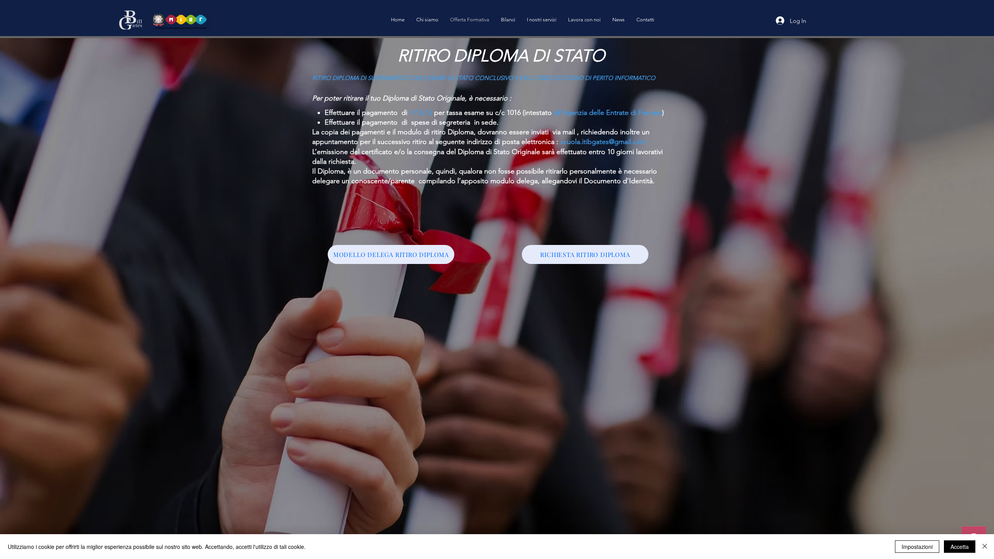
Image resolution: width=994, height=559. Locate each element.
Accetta (960, 546)
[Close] (984, 546)
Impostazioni (917, 546)
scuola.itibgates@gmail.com (603, 141)
